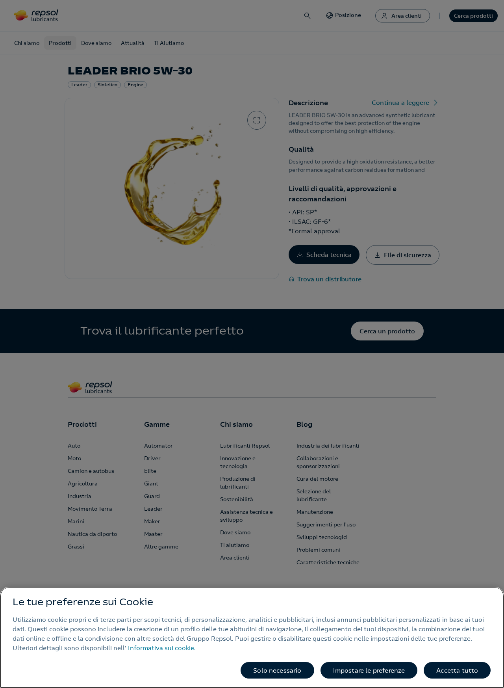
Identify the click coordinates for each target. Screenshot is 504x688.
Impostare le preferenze (369, 670)
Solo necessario (277, 670)
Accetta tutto (457, 670)
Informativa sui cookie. (162, 648)
